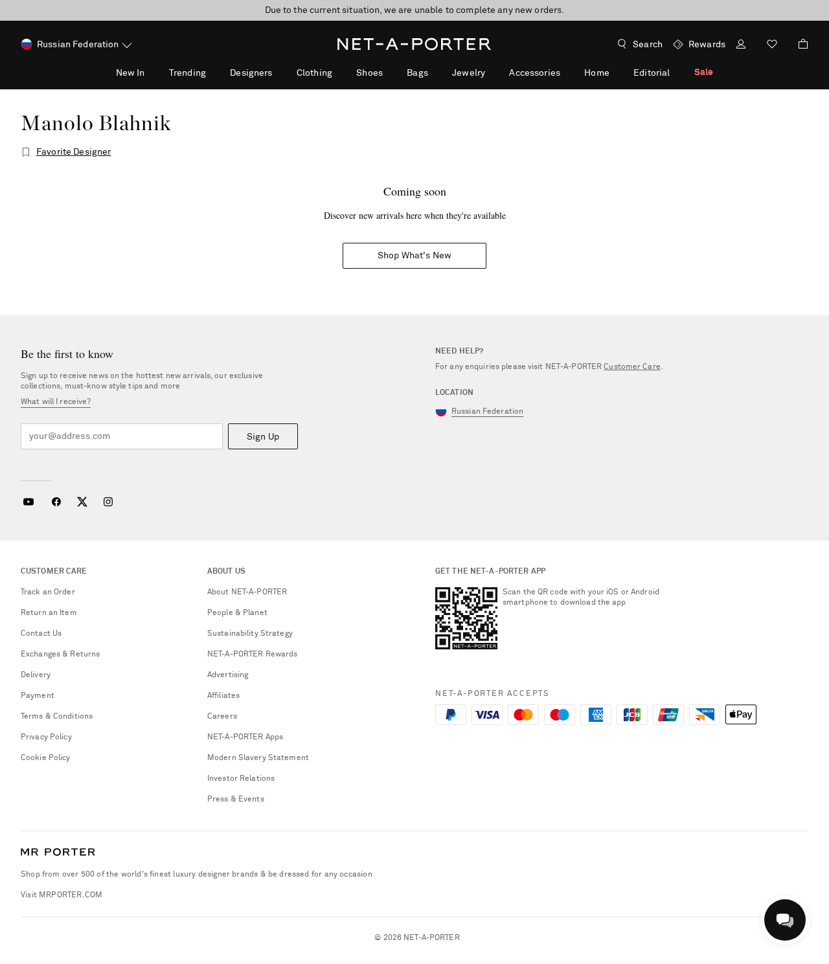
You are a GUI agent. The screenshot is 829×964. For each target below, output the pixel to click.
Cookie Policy (46, 758)
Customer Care (632, 367)
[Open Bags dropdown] (435, 72)
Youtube (28, 502)
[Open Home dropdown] (616, 72)
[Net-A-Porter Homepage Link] (414, 44)
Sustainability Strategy (250, 634)
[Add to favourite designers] (26, 152)
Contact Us (41, 634)
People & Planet (237, 613)
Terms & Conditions (57, 717)
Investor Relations (241, 779)
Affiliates (223, 696)
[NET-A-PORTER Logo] (58, 852)
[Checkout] (798, 44)
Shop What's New (414, 255)
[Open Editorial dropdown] (677, 72)
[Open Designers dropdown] (279, 72)
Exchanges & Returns (60, 654)
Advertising (227, 675)
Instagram (108, 502)
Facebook (56, 502)
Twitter (82, 502)
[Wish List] (772, 45)
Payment (37, 696)
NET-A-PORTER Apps (245, 737)
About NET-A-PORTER (247, 592)
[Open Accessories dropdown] (567, 72)
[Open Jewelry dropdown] (492, 72)
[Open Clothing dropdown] (339, 72)
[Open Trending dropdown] (213, 72)
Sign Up (263, 437)
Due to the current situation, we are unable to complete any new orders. (415, 10)
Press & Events (235, 799)
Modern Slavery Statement (258, 758)
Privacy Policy (46, 737)
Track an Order (48, 592)
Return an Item (49, 613)
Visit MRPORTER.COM (61, 895)
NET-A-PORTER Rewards (252, 654)
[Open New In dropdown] (151, 72)
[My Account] (740, 45)
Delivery (36, 675)
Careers (222, 717)
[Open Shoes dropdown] (390, 72)
